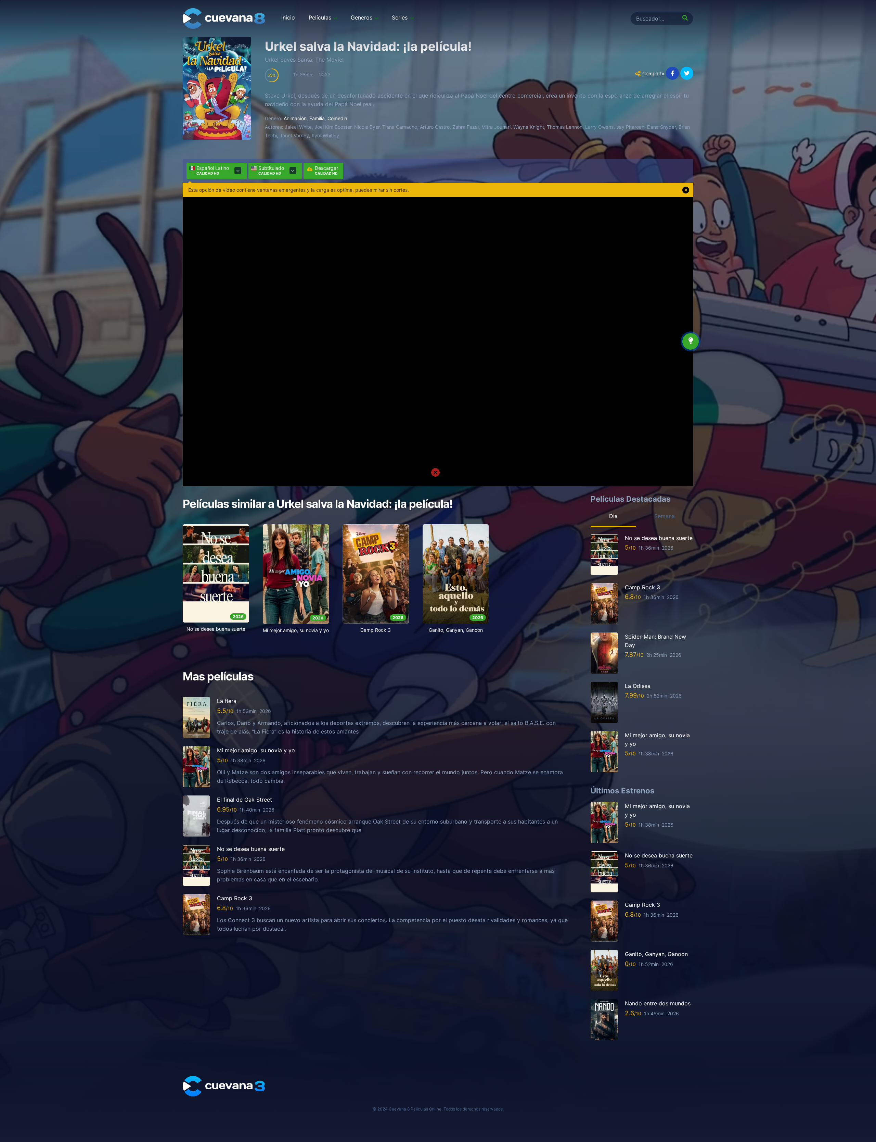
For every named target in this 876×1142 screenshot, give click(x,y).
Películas (320, 17)
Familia (317, 118)
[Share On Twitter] (686, 73)
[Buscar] (686, 18)
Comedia (337, 118)
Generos (361, 17)
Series (400, 17)
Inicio (288, 17)
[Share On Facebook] (672, 73)
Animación (295, 118)
